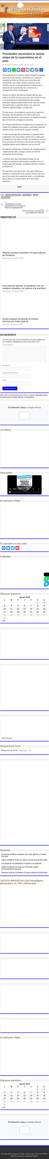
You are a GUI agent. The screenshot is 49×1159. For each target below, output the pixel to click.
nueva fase (6, 197)
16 (44, 609)
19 (18, 612)
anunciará (27, 195)
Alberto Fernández (13, 195)
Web (4, 380)
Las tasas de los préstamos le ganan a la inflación (21, 863)
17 (5, 612)
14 (31, 609)
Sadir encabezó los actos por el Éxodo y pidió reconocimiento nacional (19, 868)
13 (24, 609)
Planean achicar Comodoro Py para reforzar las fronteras (24, 872)
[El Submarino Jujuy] (24, 10)
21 (31, 612)
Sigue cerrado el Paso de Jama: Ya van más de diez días (24, 860)
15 (38, 609)
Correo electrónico (11, 373)
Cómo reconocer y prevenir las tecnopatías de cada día (33, 211)
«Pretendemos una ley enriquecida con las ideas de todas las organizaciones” (15, 205)
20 (24, 612)
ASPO (35, 195)
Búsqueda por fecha (9, 750)
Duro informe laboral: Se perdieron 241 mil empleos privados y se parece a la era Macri (24, 287)
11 (11, 609)
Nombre (6, 365)
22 (38, 612)
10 (5, 609)
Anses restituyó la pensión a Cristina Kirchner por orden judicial (20, 320)
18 (11, 612)
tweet (19, 187)
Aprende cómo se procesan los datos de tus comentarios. (24, 396)
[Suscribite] (46, 578)
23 (44, 612)
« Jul (3, 621)
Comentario (8, 345)
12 (18, 609)
